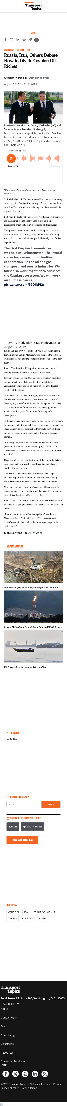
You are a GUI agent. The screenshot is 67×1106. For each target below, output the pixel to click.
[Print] (36, 40)
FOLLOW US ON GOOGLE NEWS (22, 839)
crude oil (37, 533)
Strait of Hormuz (44, 912)
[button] (30, 40)
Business (20, 50)
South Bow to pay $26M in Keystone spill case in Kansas (31, 587)
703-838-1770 (10, 1003)
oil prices (27, 918)
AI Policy (14, 1087)
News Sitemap (29, 1087)
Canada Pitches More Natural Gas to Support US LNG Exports (33, 627)
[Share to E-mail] (24, 40)
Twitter (15, 1074)
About (4, 1009)
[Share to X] (11, 40)
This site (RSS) (44, 1074)
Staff (4, 1026)
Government (9, 50)
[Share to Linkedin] (17, 40)
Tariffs (12, 918)
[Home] (33, 6)
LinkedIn (35, 1074)
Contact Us (8, 1017)
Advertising (8, 1035)
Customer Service (12, 1061)
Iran (27, 912)
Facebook (5, 1074)
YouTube (25, 1074)
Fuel (28, 50)
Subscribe (13, 826)
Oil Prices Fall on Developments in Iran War (25, 667)
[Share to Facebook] (5, 40)
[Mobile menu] (4, 4)
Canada (41, 918)
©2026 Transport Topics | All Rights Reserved (26, 1084)
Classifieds (7, 1044)
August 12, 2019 (15, 347)
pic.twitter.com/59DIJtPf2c (24, 284)
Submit (51, 804)
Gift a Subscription (34, 826)
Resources (7, 1052)
